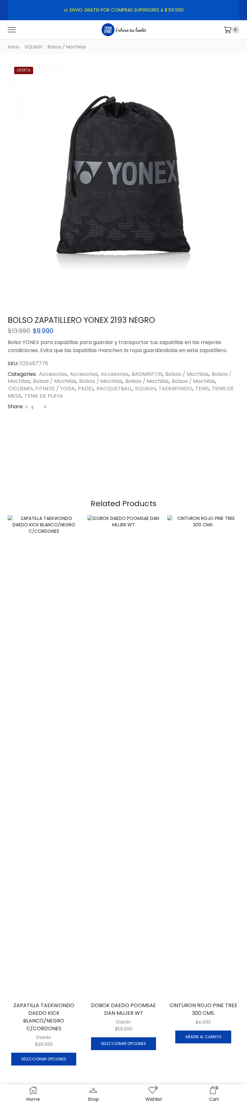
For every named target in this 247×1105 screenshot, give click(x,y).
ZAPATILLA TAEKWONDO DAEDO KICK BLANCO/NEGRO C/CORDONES (44, 1017)
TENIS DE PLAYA (43, 396)
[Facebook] (32, 406)
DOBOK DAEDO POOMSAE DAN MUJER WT (123, 1009)
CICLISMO (20, 388)
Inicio (14, 47)
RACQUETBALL (114, 388)
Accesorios (53, 374)
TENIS (202, 388)
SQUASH (33, 47)
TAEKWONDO (175, 388)
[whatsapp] (44, 406)
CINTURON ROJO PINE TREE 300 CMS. (203, 1009)
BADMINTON (147, 374)
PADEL (86, 388)
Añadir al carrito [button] (203, 1037)
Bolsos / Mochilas (67, 47)
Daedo (43, 1037)
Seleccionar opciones (43, 1059)
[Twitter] (26, 406)
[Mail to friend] (38, 406)
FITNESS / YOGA (55, 388)
